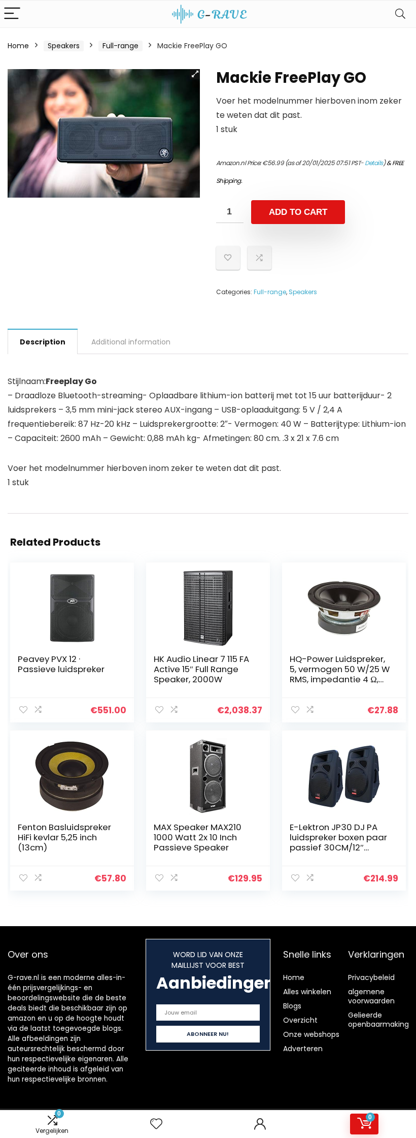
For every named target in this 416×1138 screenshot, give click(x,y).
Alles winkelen (307, 992)
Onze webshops (311, 1034)
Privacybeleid (371, 977)
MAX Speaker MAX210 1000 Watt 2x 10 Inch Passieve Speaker (197, 837)
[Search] (400, 14)
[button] (195, 74)
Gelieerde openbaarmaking (378, 1019)
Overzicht (300, 1020)
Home (18, 46)
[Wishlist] (156, 1124)
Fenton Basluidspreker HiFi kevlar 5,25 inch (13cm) (64, 837)
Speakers (64, 46)
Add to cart (298, 212)
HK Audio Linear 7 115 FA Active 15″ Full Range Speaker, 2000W (201, 669)
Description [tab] (42, 342)
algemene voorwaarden (371, 996)
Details (374, 163)
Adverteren (303, 1049)
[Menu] (12, 14)
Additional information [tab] (130, 342)
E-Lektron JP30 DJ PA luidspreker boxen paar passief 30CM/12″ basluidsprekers (338, 842)
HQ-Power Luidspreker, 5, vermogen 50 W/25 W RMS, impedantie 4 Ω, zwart (340, 674)
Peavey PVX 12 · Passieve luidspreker (61, 664)
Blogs (292, 1006)
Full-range (120, 46)
